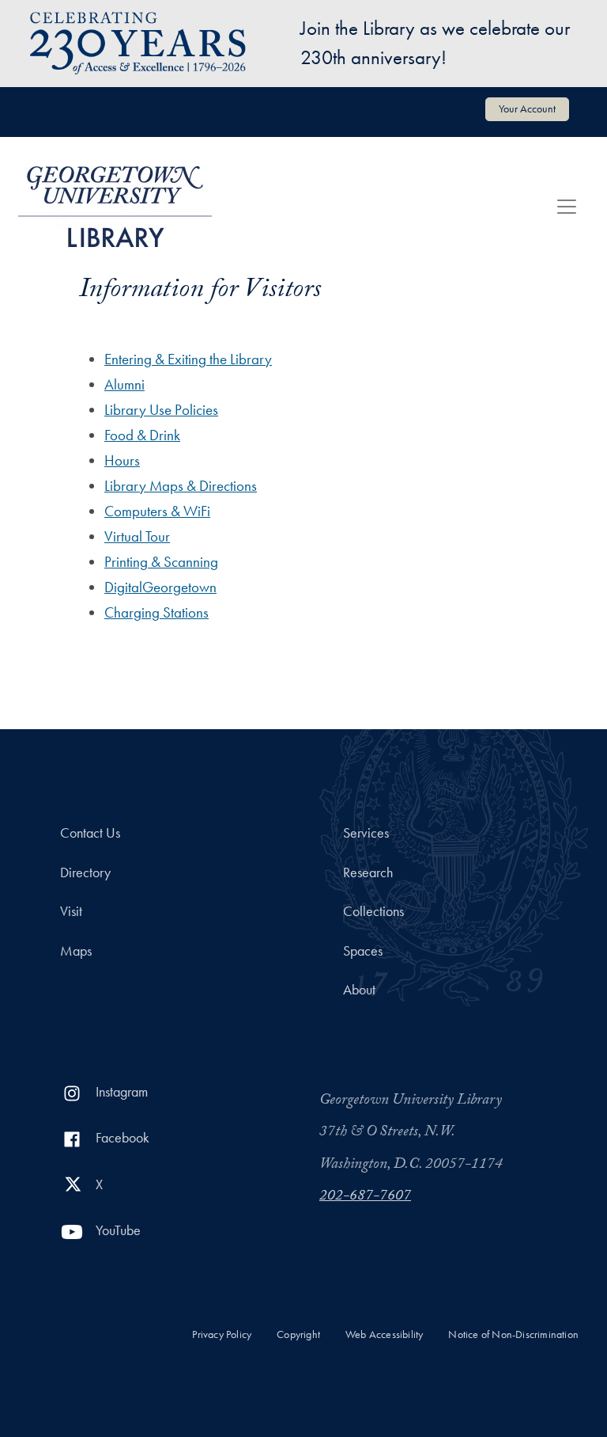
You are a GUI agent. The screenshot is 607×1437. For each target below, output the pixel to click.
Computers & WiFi (157, 511)
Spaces (363, 951)
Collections (373, 911)
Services (366, 833)
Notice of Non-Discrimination (513, 1334)
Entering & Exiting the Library (188, 359)
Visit (71, 911)
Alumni (124, 384)
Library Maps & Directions (180, 486)
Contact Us (90, 833)
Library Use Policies (161, 410)
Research (368, 872)
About (359, 989)
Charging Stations (156, 612)
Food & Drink (142, 435)
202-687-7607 (365, 1197)
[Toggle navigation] (567, 206)
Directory (85, 872)
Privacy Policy (221, 1334)
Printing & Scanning (161, 562)
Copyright (298, 1334)
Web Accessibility (384, 1334)
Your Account (527, 108)
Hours (122, 460)
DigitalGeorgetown (160, 587)
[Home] (115, 206)
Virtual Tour (137, 536)
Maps (76, 951)
